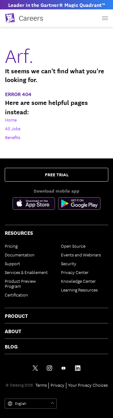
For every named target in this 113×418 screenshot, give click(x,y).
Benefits (12, 137)
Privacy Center (75, 272)
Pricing (11, 245)
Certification (16, 294)
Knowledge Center (78, 280)
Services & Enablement (26, 272)
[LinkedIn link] (77, 368)
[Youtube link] (63, 368)
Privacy (57, 384)
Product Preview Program (20, 283)
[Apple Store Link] (35, 204)
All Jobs (12, 128)
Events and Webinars (81, 254)
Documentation (20, 254)
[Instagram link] (49, 368)
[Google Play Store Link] (79, 204)
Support (12, 263)
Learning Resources (79, 289)
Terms (41, 384)
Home (11, 119)
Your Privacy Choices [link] (88, 384)
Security (68, 263)
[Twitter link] (35, 368)
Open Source (73, 245)
